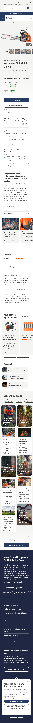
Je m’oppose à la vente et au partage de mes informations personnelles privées (16, 707)
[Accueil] (2, 18)
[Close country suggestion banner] (30, 2)
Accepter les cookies (16, 701)
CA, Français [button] (9, 18)
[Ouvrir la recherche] (27, 18)
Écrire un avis (22, 71)
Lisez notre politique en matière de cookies (15, 698)
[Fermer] (27, 681)
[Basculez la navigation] (31, 18)
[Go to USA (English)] (28, 8)
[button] (27, 29)
